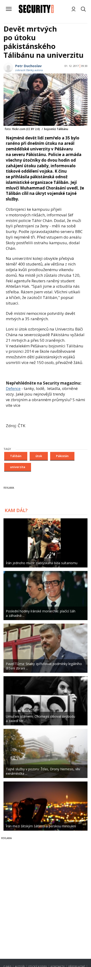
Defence (13, 388)
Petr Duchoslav (28, 65)
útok (38, 456)
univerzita (17, 467)
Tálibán (15, 456)
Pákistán (62, 456)
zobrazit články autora (29, 70)
